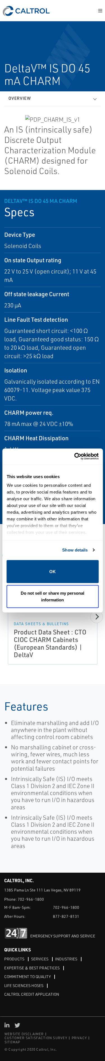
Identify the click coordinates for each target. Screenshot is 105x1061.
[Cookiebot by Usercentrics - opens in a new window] (75, 456)
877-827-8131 (66, 916)
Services (39, 958)
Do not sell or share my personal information (52, 596)
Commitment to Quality (27, 976)
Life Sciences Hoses (23, 985)
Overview (19, 98)
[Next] (96, 616)
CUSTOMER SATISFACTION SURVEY (35, 1038)
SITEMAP (12, 1042)
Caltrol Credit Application (31, 994)
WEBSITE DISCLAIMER (24, 1034)
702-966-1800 (31, 899)
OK (52, 571)
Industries (66, 958)
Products (14, 958)
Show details (75, 550)
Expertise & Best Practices (32, 967)
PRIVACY (79, 1038)
